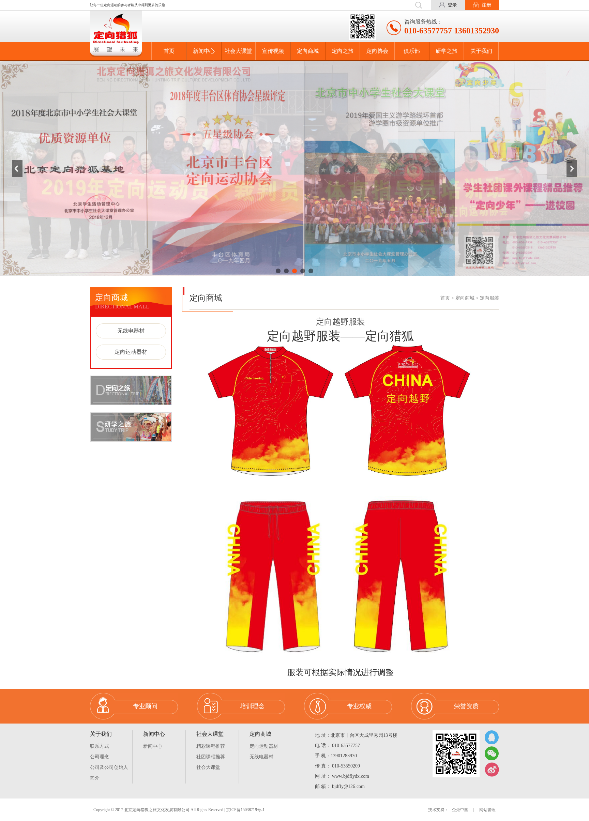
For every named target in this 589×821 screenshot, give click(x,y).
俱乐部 (412, 51)
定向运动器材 (131, 352)
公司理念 (99, 756)
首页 (169, 51)
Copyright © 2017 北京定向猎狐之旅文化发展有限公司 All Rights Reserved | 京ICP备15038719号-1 (179, 809)
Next (571, 168)
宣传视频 (273, 51)
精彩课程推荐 (210, 746)
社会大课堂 (238, 51)
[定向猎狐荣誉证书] (294, 168)
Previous (17, 168)
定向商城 (308, 51)
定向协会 (377, 51)
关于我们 (481, 51)
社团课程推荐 (210, 756)
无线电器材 (131, 331)
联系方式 (99, 746)
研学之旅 (446, 51)
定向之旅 (342, 51)
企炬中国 (460, 809)
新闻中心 (204, 51)
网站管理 (487, 809)
